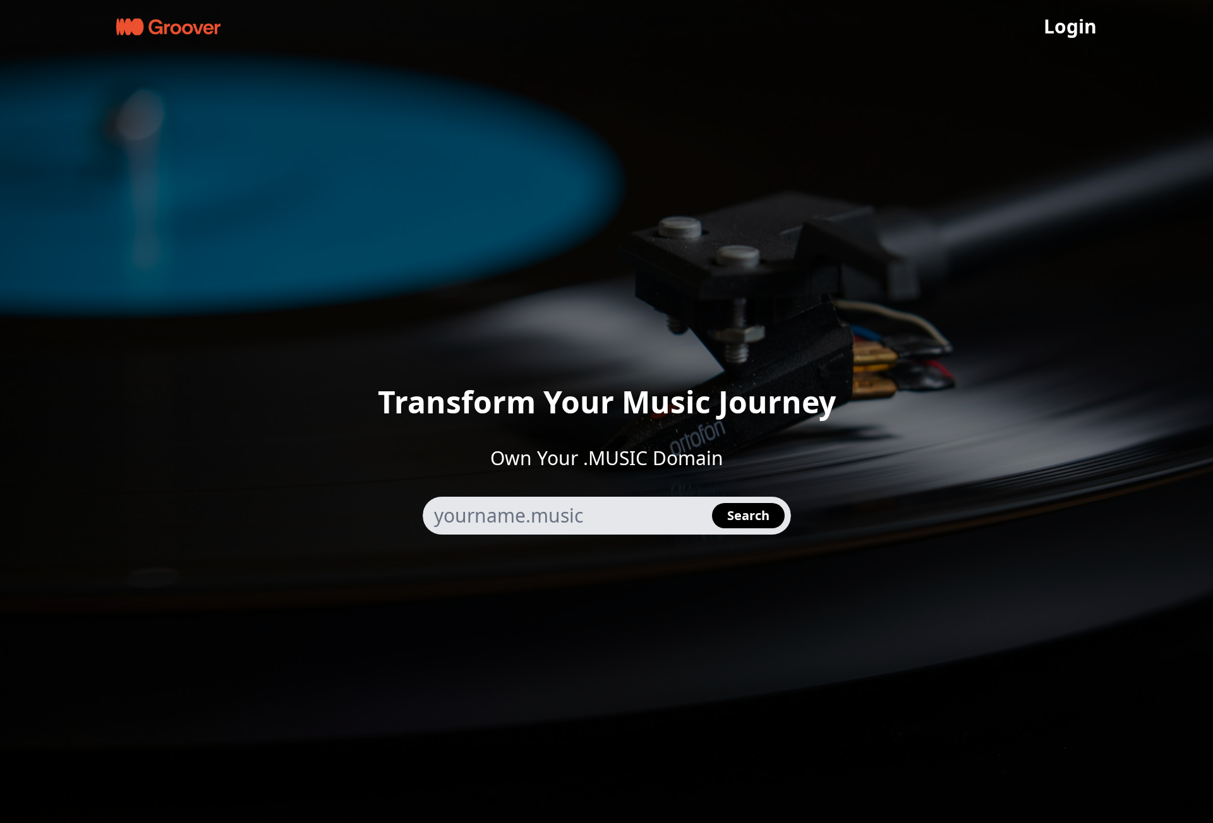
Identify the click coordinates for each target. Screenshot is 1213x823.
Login (1070, 26)
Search (748, 515)
